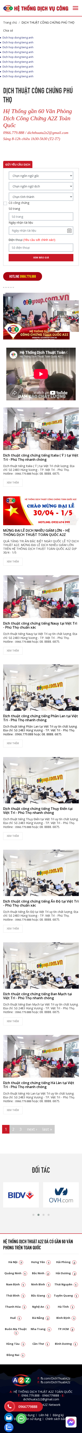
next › (32, 1129)
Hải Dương (65, 1273)
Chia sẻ (8, 30)
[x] (9, 1406)
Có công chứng (19, 203)
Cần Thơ (40, 1344)
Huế (15, 1318)
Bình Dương (65, 1344)
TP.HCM (65, 1329)
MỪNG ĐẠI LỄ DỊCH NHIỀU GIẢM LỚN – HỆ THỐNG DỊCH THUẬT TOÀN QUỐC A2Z (36, 532)
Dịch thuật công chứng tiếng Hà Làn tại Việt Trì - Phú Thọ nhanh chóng (38, 1084)
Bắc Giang (40, 1295)
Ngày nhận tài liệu (21, 222)
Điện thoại (32, 240)
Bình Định (65, 1318)
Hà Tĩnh (65, 1307)
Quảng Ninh (15, 1273)
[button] (33, 1215)
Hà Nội (15, 1262)
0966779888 (50, 1395)
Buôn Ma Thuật (16, 1330)
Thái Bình (15, 1295)
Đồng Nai (15, 1355)
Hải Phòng (65, 1262)
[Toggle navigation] (75, 8)
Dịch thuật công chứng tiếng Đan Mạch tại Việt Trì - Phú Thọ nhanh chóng (37, 996)
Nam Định (15, 1284)
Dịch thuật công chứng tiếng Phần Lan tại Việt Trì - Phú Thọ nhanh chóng (40, 718)
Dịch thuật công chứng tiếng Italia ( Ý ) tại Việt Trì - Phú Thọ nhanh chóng (40, 457)
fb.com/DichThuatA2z (55, 1378)
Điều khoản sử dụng (27, 1419)
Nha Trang (40, 1329)
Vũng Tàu (15, 1344)
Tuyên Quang (65, 1295)
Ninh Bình (40, 1284)
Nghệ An (40, 1307)
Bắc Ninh (40, 1273)
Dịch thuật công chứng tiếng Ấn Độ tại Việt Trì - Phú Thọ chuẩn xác (41, 903)
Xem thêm (13, 482)
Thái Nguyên (65, 1284)
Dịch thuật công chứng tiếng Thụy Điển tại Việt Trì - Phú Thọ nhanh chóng (38, 810)
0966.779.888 (30, 1395)
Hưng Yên (40, 1262)
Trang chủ (10, 22)
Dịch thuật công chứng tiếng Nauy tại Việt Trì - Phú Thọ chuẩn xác (40, 625)
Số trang (14, 209)
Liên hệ (44, 1415)
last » (47, 1129)
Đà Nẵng (40, 1318)
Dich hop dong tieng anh (18, 37)
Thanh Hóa (15, 1307)
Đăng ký (58, 1415)
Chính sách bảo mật (59, 1419)
